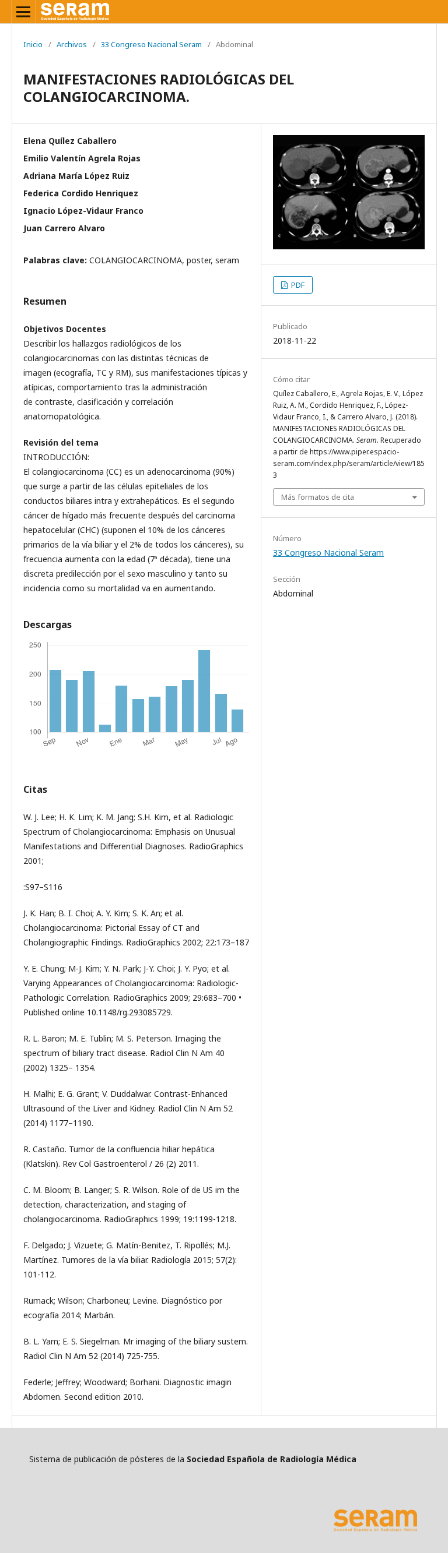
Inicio (33, 44)
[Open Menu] (23, 11)
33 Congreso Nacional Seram (151, 44)
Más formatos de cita (317, 497)
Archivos (72, 44)
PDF (296, 285)
